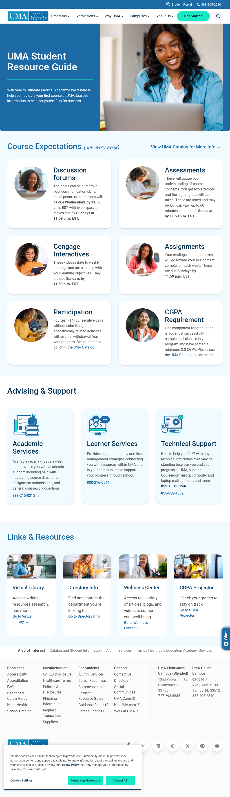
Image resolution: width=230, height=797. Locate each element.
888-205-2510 (203, 696)
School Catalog (19, 711)
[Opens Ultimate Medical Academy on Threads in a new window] (172, 746)
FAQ (10, 687)
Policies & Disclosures (52, 689)
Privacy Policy (69, 764)
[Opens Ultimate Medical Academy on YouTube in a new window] (217, 746)
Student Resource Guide (90, 696)
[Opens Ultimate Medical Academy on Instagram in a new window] (143, 746)
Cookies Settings (21, 780)
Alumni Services (119, 650)
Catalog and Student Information (76, 650)
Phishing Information (52, 701)
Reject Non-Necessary (85, 780)
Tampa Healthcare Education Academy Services (174, 650)
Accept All (120, 780)
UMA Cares (123, 698)
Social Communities (124, 689)
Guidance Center (91, 705)
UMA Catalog (83, 347)
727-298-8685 (169, 696)
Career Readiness (92, 680)
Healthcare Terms (57, 680)
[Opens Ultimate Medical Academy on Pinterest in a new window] (202, 746)
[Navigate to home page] (28, 16)
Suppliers (50, 722)
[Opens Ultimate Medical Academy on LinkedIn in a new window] (158, 746)
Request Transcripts (52, 713)
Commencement (91, 687)
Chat (225, 635)
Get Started (193, 16)
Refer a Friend (89, 711)
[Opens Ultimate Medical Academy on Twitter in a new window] (187, 746)
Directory (121, 680)
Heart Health (17, 705)
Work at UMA (124, 711)
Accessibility (17, 674)
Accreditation (17, 680)
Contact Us (122, 674)
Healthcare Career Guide (17, 696)
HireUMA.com (125, 705)
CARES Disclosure (57, 674)
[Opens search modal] (218, 16)
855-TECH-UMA (173, 486)
